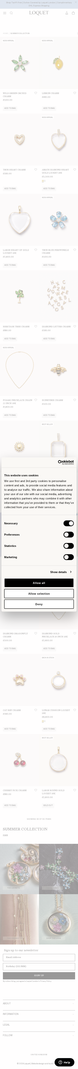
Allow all (39, 582)
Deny (38, 604)
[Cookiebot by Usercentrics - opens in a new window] (58, 462)
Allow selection (39, 593)
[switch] (68, 535)
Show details (58, 571)
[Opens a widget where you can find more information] (64, 1062)
